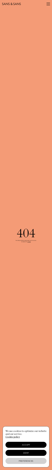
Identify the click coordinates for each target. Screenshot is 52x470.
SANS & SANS (11, 4)
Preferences (26, 461)
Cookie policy (12, 437)
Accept (26, 444)
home (29, 242)
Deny (26, 452)
